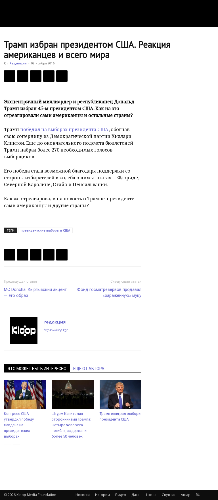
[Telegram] (48, 76)
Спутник (168, 494)
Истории (102, 494)
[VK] (35, 76)
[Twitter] (22, 76)
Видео (120, 494)
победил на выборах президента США (64, 129)
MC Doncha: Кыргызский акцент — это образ (35, 292)
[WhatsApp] (62, 76)
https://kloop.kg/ (55, 330)
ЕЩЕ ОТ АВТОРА (88, 368)
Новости (83, 494)
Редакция (18, 63)
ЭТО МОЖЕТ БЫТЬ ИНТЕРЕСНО (36, 368)
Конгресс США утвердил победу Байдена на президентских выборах (19, 424)
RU (198, 494)
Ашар (185, 494)
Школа (150, 494)
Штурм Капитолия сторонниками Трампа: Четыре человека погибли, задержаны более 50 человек (71, 424)
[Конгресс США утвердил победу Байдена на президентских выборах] (25, 394)
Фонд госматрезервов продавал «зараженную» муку (109, 292)
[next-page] (16, 447)
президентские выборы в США (45, 230)
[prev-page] (7, 447)
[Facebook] (9, 76)
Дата (135, 494)
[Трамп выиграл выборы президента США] (120, 394)
